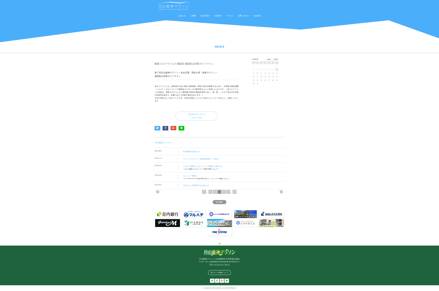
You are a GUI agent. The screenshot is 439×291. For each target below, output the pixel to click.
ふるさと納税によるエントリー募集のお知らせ (202, 166)
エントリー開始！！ (191, 176)
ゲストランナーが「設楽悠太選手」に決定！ (201, 159)
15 (234, 192)
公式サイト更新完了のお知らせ (196, 185)
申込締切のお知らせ (191, 152)
